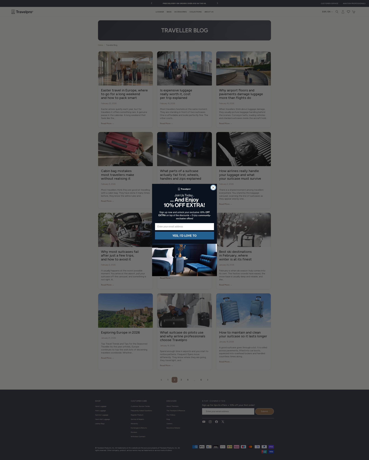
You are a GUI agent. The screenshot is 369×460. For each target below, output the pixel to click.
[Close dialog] (213, 187)
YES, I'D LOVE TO (184, 235)
